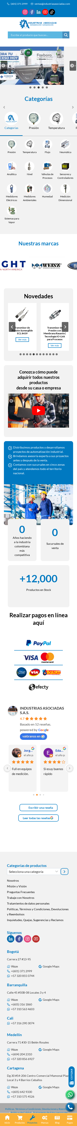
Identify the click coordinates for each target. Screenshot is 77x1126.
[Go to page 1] (37, 795)
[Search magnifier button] (65, 34)
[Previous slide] (4, 66)
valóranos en (31, 736)
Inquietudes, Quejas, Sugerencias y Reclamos (35, 920)
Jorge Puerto (28, 750)
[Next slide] (73, 66)
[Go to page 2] (40, 795)
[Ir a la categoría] (64, 871)
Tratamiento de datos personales (50, 1112)
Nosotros (13, 880)
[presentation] (22, 315)
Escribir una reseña (40, 807)
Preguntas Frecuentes (21, 892)
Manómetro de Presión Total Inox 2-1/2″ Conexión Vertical (55, 332)
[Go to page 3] (43, 794)
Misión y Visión (17, 886)
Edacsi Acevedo (60, 750)
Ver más (23, 346)
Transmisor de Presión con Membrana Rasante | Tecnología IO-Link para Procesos (22, 333)
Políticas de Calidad (21, 1112)
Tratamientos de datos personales (28, 903)
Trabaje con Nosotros (20, 897)
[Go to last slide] (12, 401)
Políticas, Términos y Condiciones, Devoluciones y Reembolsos (38, 911)
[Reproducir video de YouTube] (38, 411)
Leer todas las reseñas (36, 818)
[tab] (30, 87)
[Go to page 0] (33, 795)
